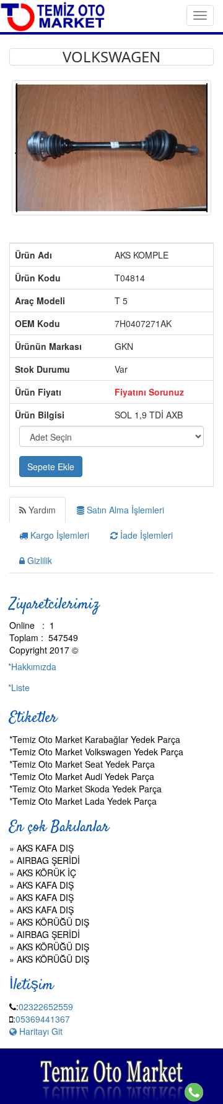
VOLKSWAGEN (111, 56)
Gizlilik (38, 560)
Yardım (41, 510)
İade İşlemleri (145, 535)
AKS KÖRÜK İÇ (46, 872)
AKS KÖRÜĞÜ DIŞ (53, 922)
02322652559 (46, 1006)
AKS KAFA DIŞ (45, 848)
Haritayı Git (40, 1031)
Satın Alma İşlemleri (124, 510)
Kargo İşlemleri (58, 535)
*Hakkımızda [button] (32, 666)
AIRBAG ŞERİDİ (48, 860)
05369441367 (42, 1019)
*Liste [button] (19, 687)
